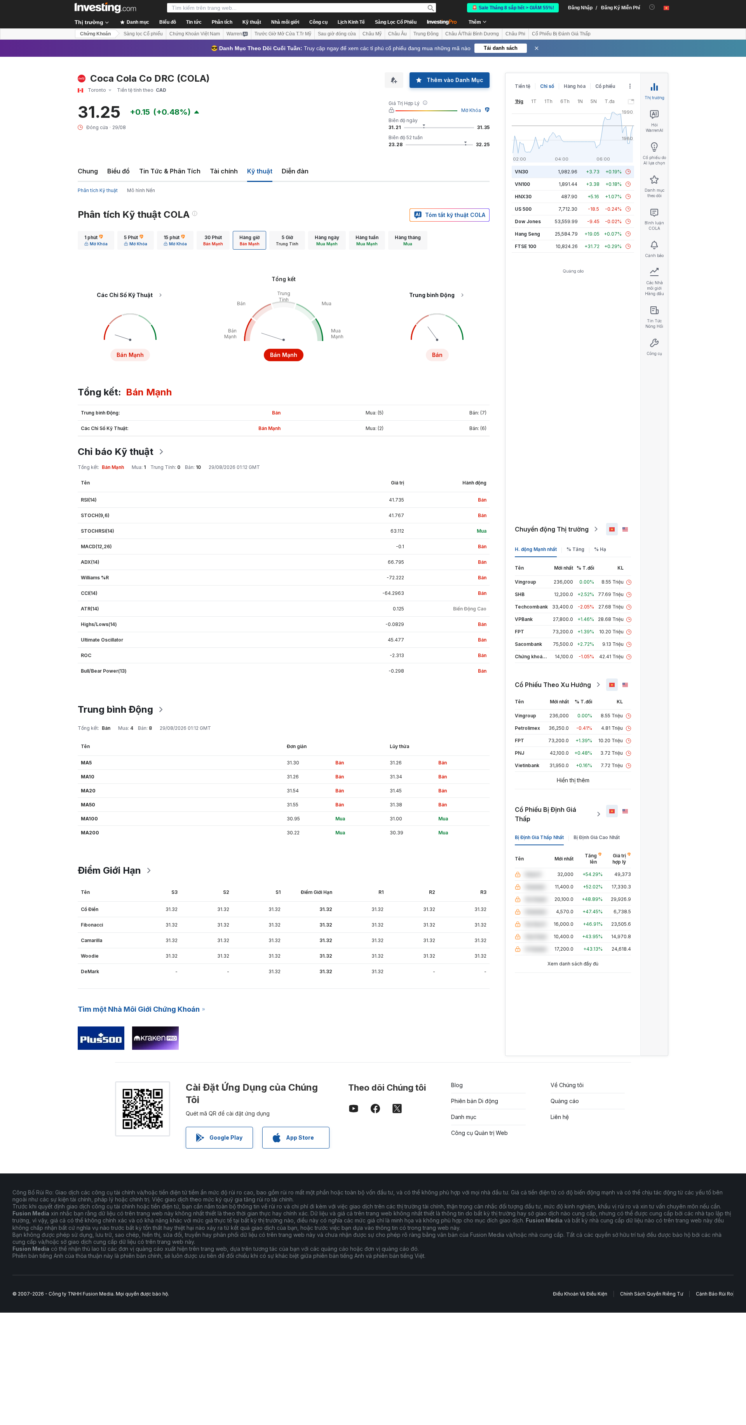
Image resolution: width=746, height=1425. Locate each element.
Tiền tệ (522, 86)
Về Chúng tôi (567, 1085)
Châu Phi (515, 34)
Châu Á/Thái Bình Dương (472, 34)
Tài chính (224, 171)
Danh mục (463, 1117)
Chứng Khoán (95, 34)
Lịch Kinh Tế (351, 22)
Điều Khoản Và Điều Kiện (580, 1294)
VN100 (522, 184)
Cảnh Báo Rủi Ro (714, 1294)
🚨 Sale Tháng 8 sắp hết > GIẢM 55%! (513, 7)
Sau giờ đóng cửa (337, 34)
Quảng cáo (565, 1101)
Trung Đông (426, 34)
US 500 (523, 209)
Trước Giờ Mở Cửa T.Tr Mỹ (282, 34)
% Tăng (575, 549)
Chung (88, 171)
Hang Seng (527, 234)
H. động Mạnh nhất (536, 549)
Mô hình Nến (141, 190)
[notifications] (652, 7)
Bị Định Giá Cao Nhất (596, 837)
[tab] (96, 240)
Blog (457, 1085)
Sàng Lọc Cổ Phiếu (396, 22)
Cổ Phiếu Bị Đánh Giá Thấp (561, 34)
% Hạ (600, 549)
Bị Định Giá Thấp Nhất (539, 837)
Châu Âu (397, 34)
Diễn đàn (295, 171)
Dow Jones (528, 221)
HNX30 (523, 196)
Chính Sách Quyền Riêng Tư (651, 1294)
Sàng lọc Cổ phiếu (143, 34)
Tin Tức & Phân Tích (169, 171)
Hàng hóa (575, 86)
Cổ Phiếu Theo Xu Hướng (553, 685)
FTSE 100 (525, 246)
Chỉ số (547, 86)
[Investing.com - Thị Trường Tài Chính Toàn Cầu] (105, 7)
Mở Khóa (471, 110)
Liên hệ (560, 1117)
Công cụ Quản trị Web (479, 1133)
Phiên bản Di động (474, 1101)
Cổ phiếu (605, 86)
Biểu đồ (118, 171)
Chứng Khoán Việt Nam (194, 34)
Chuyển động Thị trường (552, 529)
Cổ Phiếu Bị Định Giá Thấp (545, 814)
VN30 (521, 172)
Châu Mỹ (372, 34)
